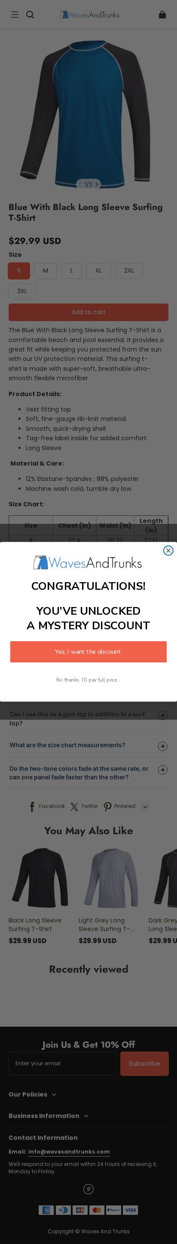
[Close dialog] (168, 551)
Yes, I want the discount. (88, 652)
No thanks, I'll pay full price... (88, 680)
